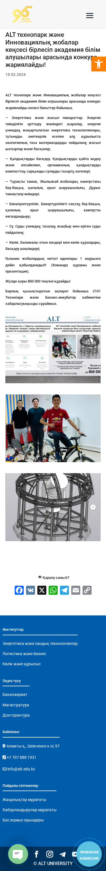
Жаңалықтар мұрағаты (24, 799)
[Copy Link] (87, 591)
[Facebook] (19, 591)
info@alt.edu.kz (21, 769)
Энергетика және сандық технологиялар (40, 643)
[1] (53, 541)
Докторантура (16, 715)
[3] (53, 383)
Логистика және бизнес (24, 653)
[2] (53, 462)
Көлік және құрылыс (22, 664)
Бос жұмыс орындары (23, 820)
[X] (41, 591)
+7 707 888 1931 (21, 757)
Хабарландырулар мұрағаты (30, 810)
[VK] (30, 591)
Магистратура (16, 705)
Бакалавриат (15, 694)
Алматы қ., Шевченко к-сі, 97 (33, 746)
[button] (98, 64)
